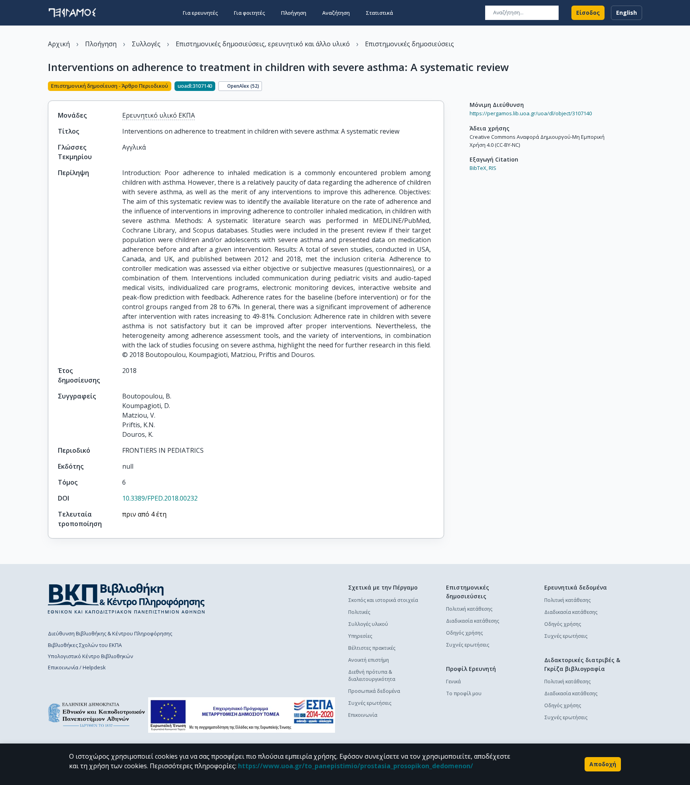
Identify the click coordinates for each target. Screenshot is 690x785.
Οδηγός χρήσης (464, 632)
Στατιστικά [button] (379, 12)
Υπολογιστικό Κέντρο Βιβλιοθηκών (90, 656)
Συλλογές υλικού (368, 624)
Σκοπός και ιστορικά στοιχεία (383, 600)
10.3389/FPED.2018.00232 (160, 498)
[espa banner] (241, 715)
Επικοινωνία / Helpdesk (77, 667)
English (626, 12)
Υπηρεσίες (360, 636)
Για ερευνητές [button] (200, 12)
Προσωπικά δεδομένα (374, 691)
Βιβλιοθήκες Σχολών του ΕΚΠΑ (85, 645)
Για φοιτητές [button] (249, 12)
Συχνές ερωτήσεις (369, 703)
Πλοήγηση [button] (293, 12)
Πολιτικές (359, 612)
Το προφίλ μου (464, 693)
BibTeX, (479, 168)
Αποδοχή (602, 764)
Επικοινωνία (362, 715)
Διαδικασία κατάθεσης (472, 620)
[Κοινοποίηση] (441, 87)
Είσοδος (588, 12)
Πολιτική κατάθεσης (469, 609)
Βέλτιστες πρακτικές (371, 648)
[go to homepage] (72, 12)
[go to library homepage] (126, 598)
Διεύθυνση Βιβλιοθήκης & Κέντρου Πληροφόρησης (110, 633)
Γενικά (453, 681)
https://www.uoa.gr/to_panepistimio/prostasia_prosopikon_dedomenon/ (355, 765)
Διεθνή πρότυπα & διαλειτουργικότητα (371, 675)
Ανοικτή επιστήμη (368, 660)
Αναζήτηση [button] (336, 12)
